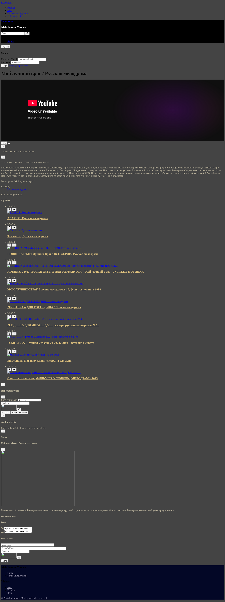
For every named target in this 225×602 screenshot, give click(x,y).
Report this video (19, 412)
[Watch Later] (9, 209)
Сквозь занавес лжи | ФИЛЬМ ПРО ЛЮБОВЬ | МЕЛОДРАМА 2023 (52, 378)
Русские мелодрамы (17, 13)
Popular (11, 7)
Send (4, 561)
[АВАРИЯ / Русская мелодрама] (24, 212)
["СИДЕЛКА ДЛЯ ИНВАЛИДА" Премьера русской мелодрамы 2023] (44, 319)
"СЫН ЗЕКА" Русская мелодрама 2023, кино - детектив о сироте (50, 342)
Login (4, 66)
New (9, 10)
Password (6, 62)
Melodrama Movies (13, 27)
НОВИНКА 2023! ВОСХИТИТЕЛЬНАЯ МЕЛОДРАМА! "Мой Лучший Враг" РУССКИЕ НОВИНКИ (75, 271)
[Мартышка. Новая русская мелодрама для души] (33, 354)
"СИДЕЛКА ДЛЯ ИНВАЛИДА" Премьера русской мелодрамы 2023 (53, 325)
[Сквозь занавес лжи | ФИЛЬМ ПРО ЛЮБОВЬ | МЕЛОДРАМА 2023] (44, 372)
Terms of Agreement (17, 575)
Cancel (5, 412)
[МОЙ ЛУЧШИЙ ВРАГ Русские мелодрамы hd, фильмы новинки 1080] (45, 283)
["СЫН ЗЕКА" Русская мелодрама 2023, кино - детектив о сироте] (42, 337)
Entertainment (14, 16)
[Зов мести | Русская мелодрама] (24, 230)
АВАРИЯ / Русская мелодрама (27, 218)
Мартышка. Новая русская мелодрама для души (39, 360)
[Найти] (27, 33)
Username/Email (9, 59)
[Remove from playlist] (14, 209)
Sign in (10, 41)
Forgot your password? (18, 66)
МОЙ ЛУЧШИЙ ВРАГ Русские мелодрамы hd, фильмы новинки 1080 (54, 289)
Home (10, 573)
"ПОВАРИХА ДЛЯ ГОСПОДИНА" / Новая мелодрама (44, 307)
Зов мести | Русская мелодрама (27, 236)
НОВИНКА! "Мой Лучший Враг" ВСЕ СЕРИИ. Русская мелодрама (53, 253)
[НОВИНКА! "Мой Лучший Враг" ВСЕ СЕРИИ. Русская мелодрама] (44, 248)
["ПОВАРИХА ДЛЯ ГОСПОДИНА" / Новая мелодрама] (37, 301)
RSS (9, 593)
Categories (6, 2)
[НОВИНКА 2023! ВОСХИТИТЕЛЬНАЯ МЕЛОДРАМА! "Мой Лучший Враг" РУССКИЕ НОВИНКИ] (62, 266)
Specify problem (9, 400)
